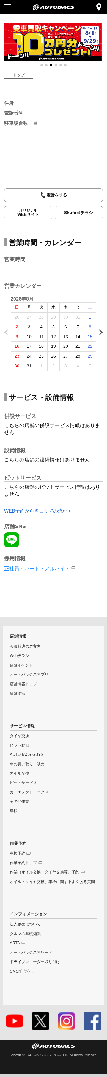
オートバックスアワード (31, 952)
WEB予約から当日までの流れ (35, 510)
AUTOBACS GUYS (26, 755)
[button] (41, 65)
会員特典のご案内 (25, 646)
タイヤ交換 (19, 736)
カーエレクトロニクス (29, 792)
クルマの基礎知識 (25, 934)
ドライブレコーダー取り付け (35, 962)
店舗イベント (21, 665)
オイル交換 (19, 773)
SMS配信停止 (22, 971)
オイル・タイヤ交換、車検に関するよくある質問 (52, 882)
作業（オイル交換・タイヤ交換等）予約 (44, 872)
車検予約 (17, 853)
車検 (14, 811)
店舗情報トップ (23, 684)
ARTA (15, 943)
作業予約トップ (23, 863)
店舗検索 (17, 693)
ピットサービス (23, 783)
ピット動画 (19, 745)
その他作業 (19, 802)
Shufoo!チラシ (78, 212)
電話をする (56, 195)
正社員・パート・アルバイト (37, 569)
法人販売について (25, 924)
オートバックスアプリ (29, 674)
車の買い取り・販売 (27, 764)
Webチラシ (19, 656)
